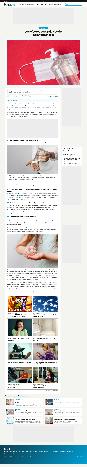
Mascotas (34, 1)
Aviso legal (6, 456)
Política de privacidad (15, 456)
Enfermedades (22, 4)
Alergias (51, 4)
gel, (44, 277)
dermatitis (20, 195)
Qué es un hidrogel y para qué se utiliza (25, 419)
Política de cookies (25, 456)
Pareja (30, 1)
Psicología (42, 1)
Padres (26, 1)
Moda (16, 1)
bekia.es (6, 453)
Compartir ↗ (55, 96)
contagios (21, 221)
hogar (42, 453)
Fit (49, 1)
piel (52, 177)
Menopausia (44, 4)
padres (21, 453)
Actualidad (11, 1)
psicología (38, 453)
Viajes (52, 1)
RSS (31, 456)
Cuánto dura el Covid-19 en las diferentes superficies (26, 401)
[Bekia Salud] (10, 4)
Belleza (19, 1)
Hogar (46, 1)
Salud (38, 1)
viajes (47, 453)
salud (34, 453)
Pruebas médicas (54, 451)
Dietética (56, 4)
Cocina (23, 1)
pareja (25, 453)
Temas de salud (70, 451)
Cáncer (37, 4)
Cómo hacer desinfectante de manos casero (26, 410)
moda (10, 453)
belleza (13, 453)
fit (45, 453)
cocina (17, 453)
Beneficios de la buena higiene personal (64, 419)
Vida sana (62, 4)
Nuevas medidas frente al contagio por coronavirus (67, 401)
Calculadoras (62, 451)
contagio (17, 105)
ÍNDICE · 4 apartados (32, 100)
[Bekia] (6, 1)
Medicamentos (30, 4)
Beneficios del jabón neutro (61, 410)
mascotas (30, 453)
